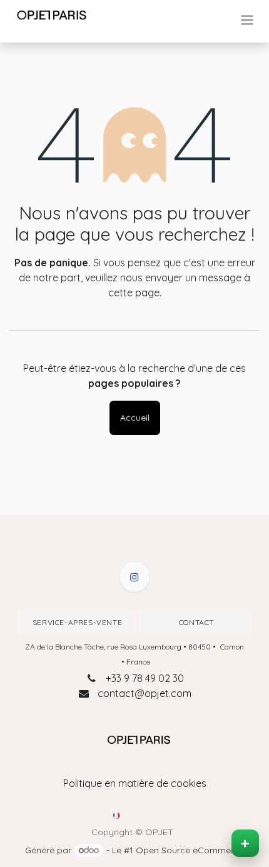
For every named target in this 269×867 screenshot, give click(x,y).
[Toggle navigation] (247, 20)
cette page (134, 292)
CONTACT (195, 622)
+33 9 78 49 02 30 (145, 678)
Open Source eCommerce (190, 850)
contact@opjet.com (144, 693)
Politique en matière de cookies (134, 783)
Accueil (135, 417)
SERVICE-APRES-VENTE (77, 622)
